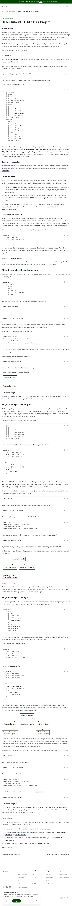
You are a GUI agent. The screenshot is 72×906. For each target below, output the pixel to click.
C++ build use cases (44, 829)
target (63, 223)
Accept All (16, 901)
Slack (47, 881)
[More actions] (70, 6)
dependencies (35, 226)
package (43, 198)
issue (40, 1)
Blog (33, 874)
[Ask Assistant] (67, 74)
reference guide (43, 843)
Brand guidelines (22, 887)
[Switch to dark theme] (68, 898)
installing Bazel (13, 59)
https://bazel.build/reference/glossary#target (32, 149)
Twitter (34, 881)
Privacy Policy (63, 874)
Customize (35, 901)
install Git (10, 62)
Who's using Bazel (23, 874)
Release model (22, 884)
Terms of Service (64, 877)
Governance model (23, 881)
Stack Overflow (50, 884)
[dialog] (21, 897)
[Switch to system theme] (61, 898)
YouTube (34, 884)
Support (48, 874)
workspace (5, 170)
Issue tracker (49, 877)
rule (9, 221)
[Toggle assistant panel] (67, 6)
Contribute (21, 877)
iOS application (20, 834)
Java (58, 832)
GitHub (34, 877)
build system (17, 44)
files (18, 195)
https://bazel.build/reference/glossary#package (19, 152)
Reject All (7, 901)
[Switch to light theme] (65, 898)
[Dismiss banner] (69, 2)
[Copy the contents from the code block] (65, 74)
